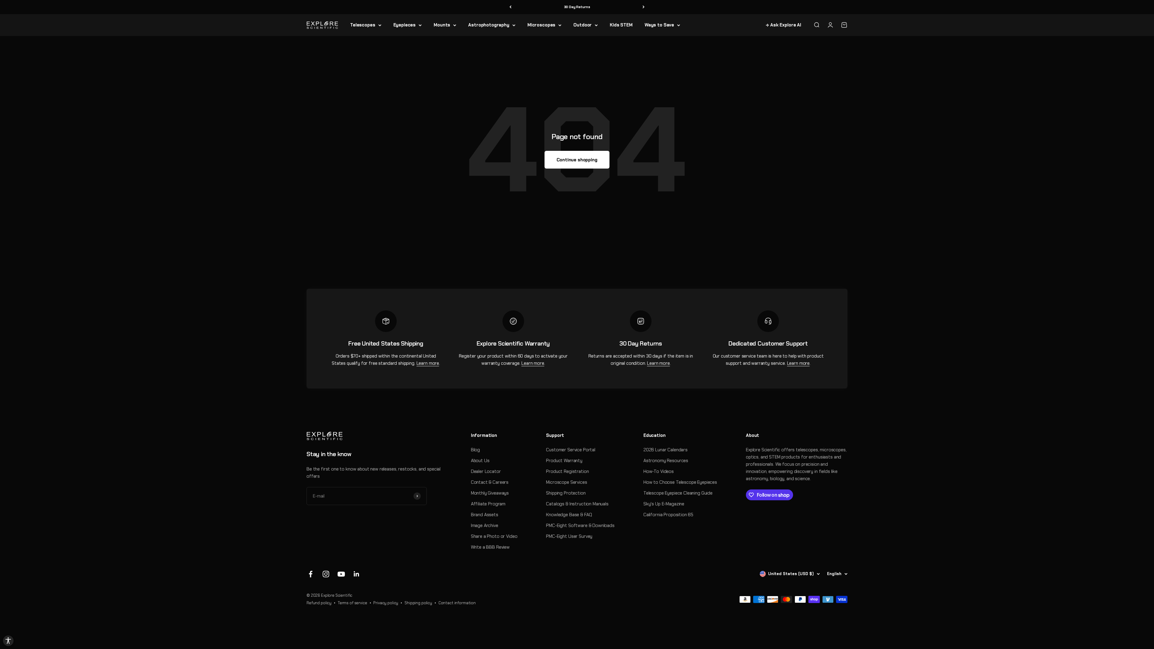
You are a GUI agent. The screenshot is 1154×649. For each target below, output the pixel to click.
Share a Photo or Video (494, 536)
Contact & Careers (489, 482)
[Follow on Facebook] (311, 574)
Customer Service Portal (570, 450)
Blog (475, 450)
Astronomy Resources (665, 461)
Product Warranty (564, 461)
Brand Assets (484, 515)
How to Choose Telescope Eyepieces (680, 482)
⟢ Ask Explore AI (783, 25)
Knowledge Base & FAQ (569, 515)
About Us (480, 461)
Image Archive (484, 526)
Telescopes (362, 25)
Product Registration (567, 471)
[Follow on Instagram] (326, 574)
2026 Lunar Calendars (665, 450)
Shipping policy (418, 602)
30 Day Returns (577, 7)
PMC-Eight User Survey (569, 536)
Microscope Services (566, 482)
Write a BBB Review (490, 547)
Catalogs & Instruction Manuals (577, 504)
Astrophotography (488, 25)
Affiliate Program (488, 504)
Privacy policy (385, 602)
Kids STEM (621, 25)
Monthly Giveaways (490, 493)
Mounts (442, 25)
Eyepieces (404, 25)
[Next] (644, 7)
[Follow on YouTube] (341, 574)
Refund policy (319, 602)
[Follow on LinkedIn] (357, 574)
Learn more (428, 363)
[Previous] (510, 7)
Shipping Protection (565, 493)
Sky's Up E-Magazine (663, 504)
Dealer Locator (486, 471)
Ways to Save (659, 25)
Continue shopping (577, 160)
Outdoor (582, 25)
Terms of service (352, 602)
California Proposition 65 (668, 515)
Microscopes (541, 25)
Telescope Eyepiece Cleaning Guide (678, 493)
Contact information (457, 602)
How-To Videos (658, 471)
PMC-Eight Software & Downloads (580, 526)
